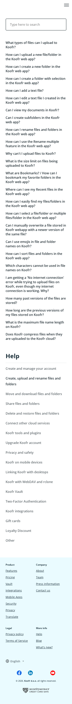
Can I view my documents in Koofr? (32, 110)
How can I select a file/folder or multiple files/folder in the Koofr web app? (36, 215)
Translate (12, 617)
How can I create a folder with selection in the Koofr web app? (35, 80)
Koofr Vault (14, 491)
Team (39, 577)
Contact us (43, 590)
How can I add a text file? (24, 90)
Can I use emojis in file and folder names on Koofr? (31, 244)
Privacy (10, 610)
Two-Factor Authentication (26, 501)
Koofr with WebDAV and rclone (29, 482)
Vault (9, 584)
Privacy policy (15, 634)
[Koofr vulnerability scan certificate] (36, 690)
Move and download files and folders (34, 394)
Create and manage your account (31, 368)
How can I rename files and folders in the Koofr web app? (34, 131)
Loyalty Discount (18, 530)
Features (11, 571)
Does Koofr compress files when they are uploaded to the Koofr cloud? (34, 336)
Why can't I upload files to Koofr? (31, 153)
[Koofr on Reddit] (41, 672)
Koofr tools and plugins (23, 433)
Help (12, 356)
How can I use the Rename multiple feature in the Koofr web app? (32, 143)
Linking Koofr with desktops (27, 472)
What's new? (44, 647)
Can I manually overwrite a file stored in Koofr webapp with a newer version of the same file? (36, 229)
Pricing (10, 577)
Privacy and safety (20, 452)
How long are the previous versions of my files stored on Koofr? (35, 312)
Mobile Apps (14, 597)
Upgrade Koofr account (23, 443)
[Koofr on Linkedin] (30, 672)
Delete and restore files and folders (32, 413)
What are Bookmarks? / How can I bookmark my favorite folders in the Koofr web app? (33, 177)
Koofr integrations (19, 511)
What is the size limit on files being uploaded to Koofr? (32, 163)
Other (10, 540)
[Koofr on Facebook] (19, 672)
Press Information (48, 584)
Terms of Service (17, 641)
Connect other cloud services (28, 423)
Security (11, 603)
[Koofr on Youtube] (52, 672)
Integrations (14, 590)
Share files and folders (23, 403)
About (40, 571)
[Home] (15, 6)
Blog (39, 641)
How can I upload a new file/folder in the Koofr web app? (33, 56)
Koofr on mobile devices (24, 462)
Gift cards (13, 521)
